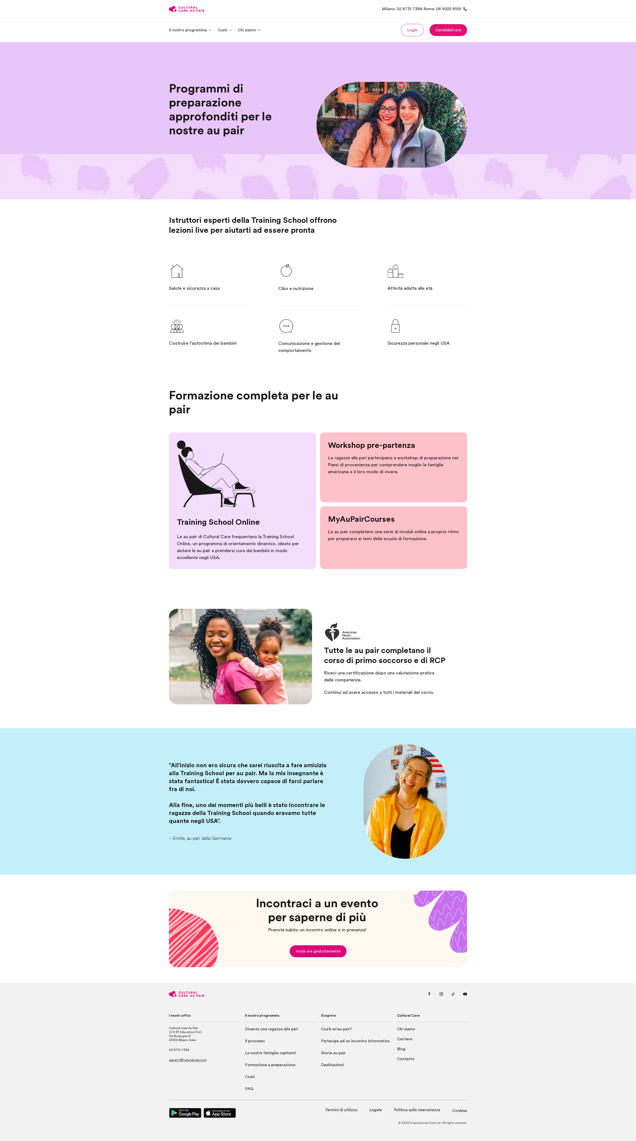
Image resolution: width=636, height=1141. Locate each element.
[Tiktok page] (453, 994)
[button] (412, 30)
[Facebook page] (429, 994)
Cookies (459, 1111)
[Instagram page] (441, 994)
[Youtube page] (465, 994)
